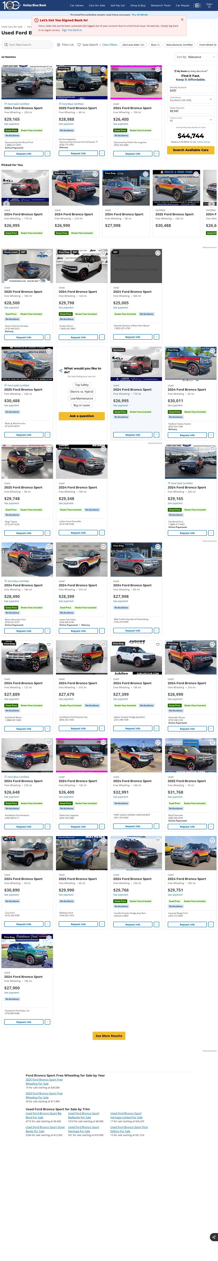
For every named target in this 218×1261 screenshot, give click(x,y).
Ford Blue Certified (72, 104)
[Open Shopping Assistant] (214, 1237)
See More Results (109, 1036)
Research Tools (160, 5)
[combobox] (27, 45)
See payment (11, 123)
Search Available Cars (190, 150)
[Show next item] (154, 363)
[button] (197, 6)
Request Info (23, 153)
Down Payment (177, 108)
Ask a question (82, 416)
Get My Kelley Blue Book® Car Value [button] (191, 127)
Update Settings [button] (203, 142)
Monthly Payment (178, 87)
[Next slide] (211, 204)
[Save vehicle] (49, 69)
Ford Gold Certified (18, 104)
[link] (12, 135)
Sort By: (182, 57)
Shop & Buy (138, 5)
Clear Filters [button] (110, 45)
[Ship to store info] (97, 142)
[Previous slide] (6, 204)
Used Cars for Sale (11, 26)
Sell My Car (118, 5)
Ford (30, 26)
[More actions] (47, 153)
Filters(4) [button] (68, 45)
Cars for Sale (97, 5)
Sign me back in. (72, 30)
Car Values (76, 5)
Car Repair (183, 5)
